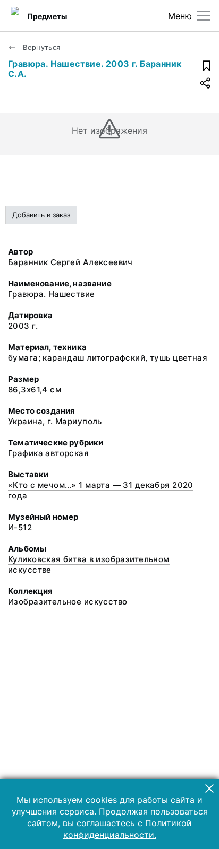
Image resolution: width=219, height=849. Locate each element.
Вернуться (41, 47)
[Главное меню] (204, 15)
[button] (209, 789)
